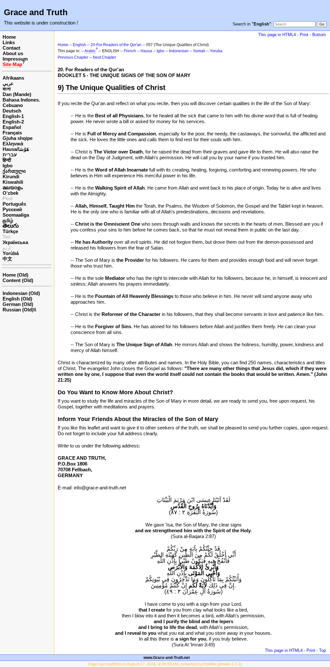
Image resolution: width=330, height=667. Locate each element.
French (130, 51)
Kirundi (11, 176)
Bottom (319, 34)
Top (322, 650)
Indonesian (179, 51)
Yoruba (216, 51)
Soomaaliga (16, 215)
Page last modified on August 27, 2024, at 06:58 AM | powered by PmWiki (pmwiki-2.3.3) (165, 664)
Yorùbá (11, 253)
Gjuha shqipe (18, 138)
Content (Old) (18, 280)
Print (304, 34)
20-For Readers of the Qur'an (116, 45)
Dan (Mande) (17, 94)
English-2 (13, 121)
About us (13, 53)
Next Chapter (104, 57)
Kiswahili (13, 182)
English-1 (13, 116)
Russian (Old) (18, 309)
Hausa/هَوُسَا (16, 149)
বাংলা (7, 89)
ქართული (14, 171)
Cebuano (13, 105)
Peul (8, 198)
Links (9, 42)
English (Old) (17, 298)
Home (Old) (15, 275)
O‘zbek (10, 193)
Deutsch (12, 110)
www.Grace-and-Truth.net (166, 657)
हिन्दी (7, 160)
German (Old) (18, 304)
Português (14, 204)
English (79, 45)
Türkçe (10, 231)
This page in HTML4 (277, 34)
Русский (12, 209)
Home (9, 37)
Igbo (8, 165)
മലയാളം (13, 187)
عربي (8, 83)
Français (12, 132)
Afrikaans (13, 78)
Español (12, 127)
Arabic (90, 51)
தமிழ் (8, 220)
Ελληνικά (13, 143)
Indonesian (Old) (21, 293)
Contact (11, 48)
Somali (199, 51)
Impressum (15, 59)
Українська (15, 242)
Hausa (146, 51)
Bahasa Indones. (21, 100)
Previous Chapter (73, 57)
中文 (7, 258)
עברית (10, 154)
